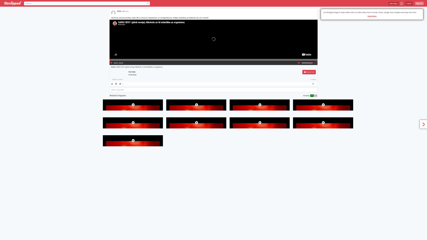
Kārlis (119, 11)
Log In (409, 3)
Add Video (394, 3)
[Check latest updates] (401, 3)
